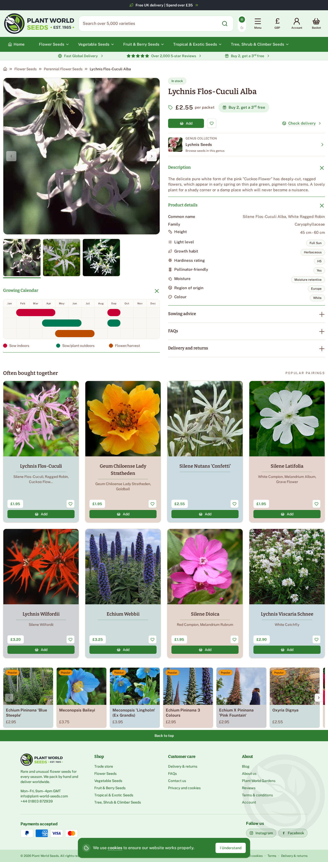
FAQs (173, 330)
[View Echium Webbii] (123, 593)
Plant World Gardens (258, 781)
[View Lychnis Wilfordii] (41, 593)
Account (249, 802)
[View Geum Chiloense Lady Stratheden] (123, 451)
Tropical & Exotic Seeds (113, 795)
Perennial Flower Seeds (63, 69)
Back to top (164, 736)
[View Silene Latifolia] (287, 451)
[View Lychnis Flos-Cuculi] (41, 451)
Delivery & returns (182, 766)
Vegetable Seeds (108, 781)
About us (249, 773)
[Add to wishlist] (211, 123)
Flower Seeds (25, 69)
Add (189, 123)
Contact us (177, 781)
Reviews (248, 788)
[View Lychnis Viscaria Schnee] (287, 593)
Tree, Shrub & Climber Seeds (117, 802)
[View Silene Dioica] (205, 593)
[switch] (242, 23)
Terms (272, 856)
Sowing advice (182, 313)
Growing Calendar (20, 290)
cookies (115, 847)
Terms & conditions (257, 795)
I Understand (230, 848)
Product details (183, 205)
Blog (246, 766)
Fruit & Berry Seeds (110, 788)
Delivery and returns (188, 348)
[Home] (5, 69)
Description (179, 167)
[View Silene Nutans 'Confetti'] (205, 451)
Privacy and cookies (184, 788)
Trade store (103, 766)
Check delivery (302, 123)
